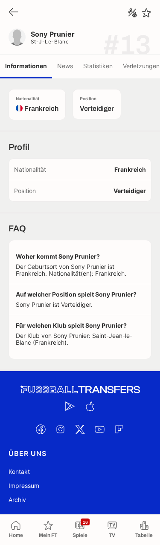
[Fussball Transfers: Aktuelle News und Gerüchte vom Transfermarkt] (80, 390)
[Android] (70, 406)
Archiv (17, 499)
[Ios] (90, 406)
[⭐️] (146, 13)
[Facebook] (41, 429)
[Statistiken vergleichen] (133, 13)
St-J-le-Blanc (50, 41)
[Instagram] (60, 429)
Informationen (26, 65)
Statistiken (98, 65)
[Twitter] (80, 429)
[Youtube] (99, 429)
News (65, 65)
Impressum (24, 485)
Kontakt (19, 471)
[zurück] (14, 12)
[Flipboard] (119, 429)
